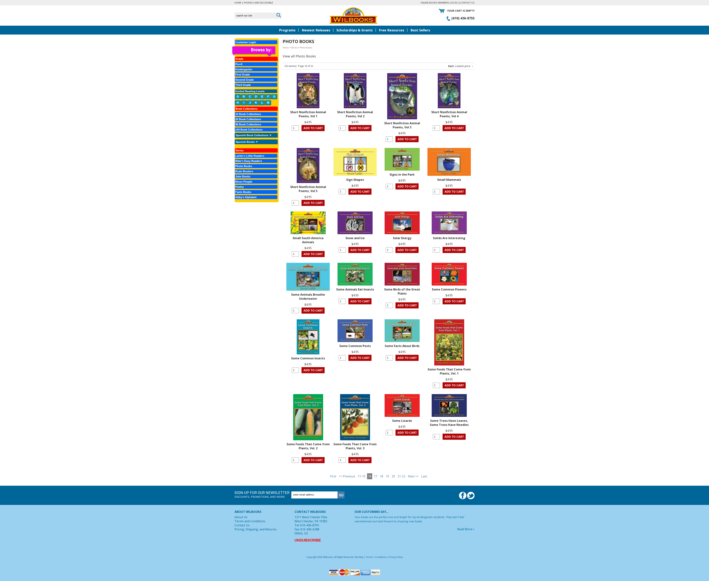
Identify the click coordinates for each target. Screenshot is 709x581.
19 (387, 476)
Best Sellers (420, 30)
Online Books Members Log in (439, 2)
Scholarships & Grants (354, 30)
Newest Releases (316, 30)
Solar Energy (402, 238)
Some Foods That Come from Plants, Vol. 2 (308, 446)
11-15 (361, 476)
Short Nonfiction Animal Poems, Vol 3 (402, 125)
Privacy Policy (396, 557)
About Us (240, 517)
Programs (287, 30)
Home (237, 2)
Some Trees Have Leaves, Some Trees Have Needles (449, 423)
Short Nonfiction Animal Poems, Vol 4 (449, 114)
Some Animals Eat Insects (355, 289)
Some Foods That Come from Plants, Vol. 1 (449, 371)
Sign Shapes (355, 180)
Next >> (413, 476)
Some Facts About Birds (402, 346)
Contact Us (467, 2)
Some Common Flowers (449, 289)
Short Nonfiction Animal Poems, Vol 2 (355, 114)
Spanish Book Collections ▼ (254, 135)
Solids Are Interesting (449, 238)
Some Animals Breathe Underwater (308, 297)
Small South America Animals (308, 240)
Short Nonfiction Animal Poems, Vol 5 (308, 189)
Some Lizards (402, 421)
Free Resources (391, 30)
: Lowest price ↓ (460, 66)
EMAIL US (301, 533)
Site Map (359, 557)
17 (375, 476)
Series (294, 47)
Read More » (466, 529)
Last (424, 476)
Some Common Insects (308, 358)
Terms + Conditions (376, 557)
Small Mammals (449, 180)
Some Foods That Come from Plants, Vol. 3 (355, 446)
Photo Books (306, 47)
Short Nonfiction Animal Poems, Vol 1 (308, 114)
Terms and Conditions (249, 521)
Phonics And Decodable (258, 2)
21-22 (401, 476)
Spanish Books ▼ (247, 141)
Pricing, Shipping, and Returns (255, 529)
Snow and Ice (355, 238)
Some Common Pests (355, 346)
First (333, 476)
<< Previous (347, 476)
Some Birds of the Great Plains (402, 291)
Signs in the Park (402, 174)
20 (393, 476)
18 (381, 476)
